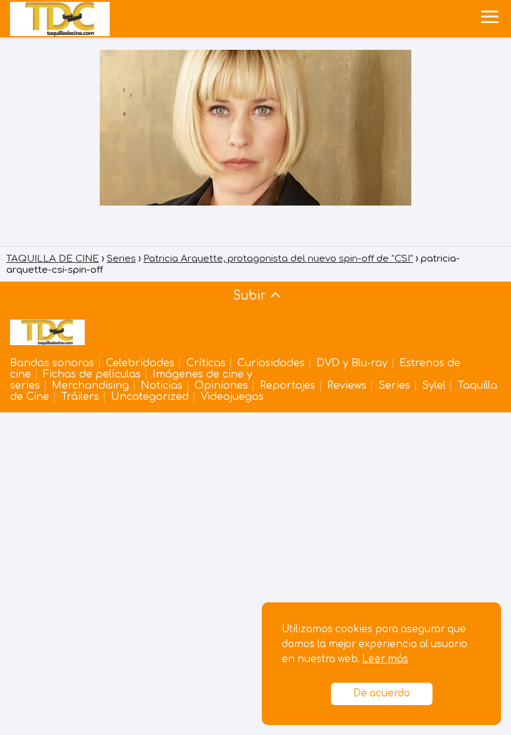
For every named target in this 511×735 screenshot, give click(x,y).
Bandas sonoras (52, 363)
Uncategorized (150, 396)
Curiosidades (271, 363)
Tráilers (80, 396)
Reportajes (287, 385)
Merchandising (90, 385)
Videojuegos (232, 396)
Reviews (346, 385)
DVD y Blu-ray (352, 363)
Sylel (434, 385)
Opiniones (221, 385)
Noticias (162, 385)
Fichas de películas (92, 374)
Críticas (206, 363)
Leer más (385, 659)
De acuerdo (381, 693)
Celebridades (140, 363)
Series (394, 385)
